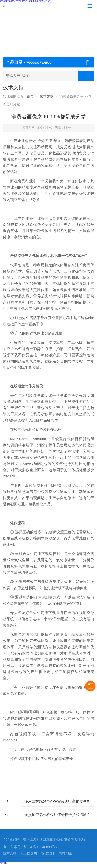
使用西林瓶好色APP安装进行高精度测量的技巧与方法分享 (57, 803)
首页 (30, 96)
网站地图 (65, 853)
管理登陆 (48, 853)
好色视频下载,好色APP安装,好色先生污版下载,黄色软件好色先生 (25, 1)
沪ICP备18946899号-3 (41, 847)
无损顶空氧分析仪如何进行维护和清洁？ (57, 815)
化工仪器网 (28, 853)
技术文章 (46, 96)
